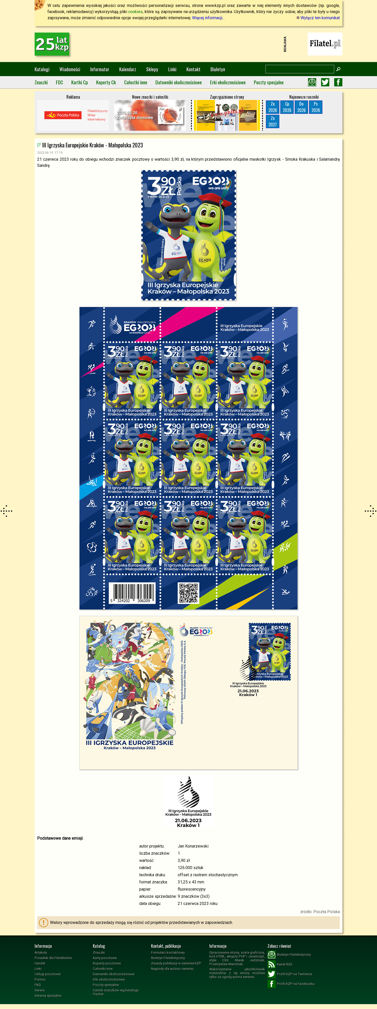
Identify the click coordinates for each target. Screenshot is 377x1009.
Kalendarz (127, 69)
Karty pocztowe (105, 958)
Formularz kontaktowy (168, 952)
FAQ (38, 985)
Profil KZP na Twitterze (294, 974)
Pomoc (40, 979)
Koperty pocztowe (107, 963)
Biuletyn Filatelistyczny (168, 958)
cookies (135, 11)
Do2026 (301, 107)
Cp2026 (287, 107)
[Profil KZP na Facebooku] (338, 82)
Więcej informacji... (208, 17)
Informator (99, 69)
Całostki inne (135, 82)
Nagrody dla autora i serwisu (172, 969)
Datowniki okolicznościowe (178, 82)
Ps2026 (316, 107)
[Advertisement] (188, 44)
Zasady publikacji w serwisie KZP (176, 963)
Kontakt (193, 69)
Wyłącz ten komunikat (320, 17)
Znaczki (41, 82)
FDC (59, 82)
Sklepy (152, 69)
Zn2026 (273, 107)
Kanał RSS (284, 964)
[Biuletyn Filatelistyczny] (312, 82)
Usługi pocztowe (48, 974)
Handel (40, 963)
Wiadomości (69, 69)
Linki (172, 69)
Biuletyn (218, 69)
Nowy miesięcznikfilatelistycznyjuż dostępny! (325, 44)
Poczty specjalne (269, 82)
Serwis (40, 990)
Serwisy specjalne (48, 995)
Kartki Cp (79, 82)
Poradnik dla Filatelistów (53, 958)
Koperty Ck (106, 82)
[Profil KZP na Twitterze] (325, 82)
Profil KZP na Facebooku (296, 984)
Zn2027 (273, 121)
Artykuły (41, 952)
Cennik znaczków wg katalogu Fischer (116, 992)
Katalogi (42, 69)
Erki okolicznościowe (228, 82)
